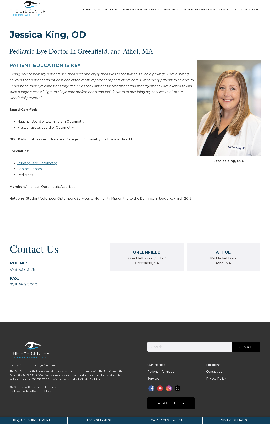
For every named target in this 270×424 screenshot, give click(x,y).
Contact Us (227, 9)
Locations (247, 9)
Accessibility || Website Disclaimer (83, 379)
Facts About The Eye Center (32, 365)
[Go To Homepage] (27, 8)
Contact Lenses (29, 169)
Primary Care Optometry (37, 163)
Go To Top (171, 403)
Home (87, 9)
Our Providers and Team (138, 9)
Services (169, 9)
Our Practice (104, 9)
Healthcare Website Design (25, 390)
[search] (189, 347)
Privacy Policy (216, 378)
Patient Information (197, 9)
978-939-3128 (23, 269)
